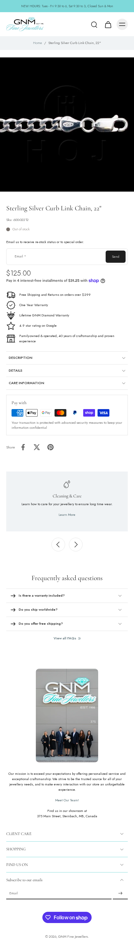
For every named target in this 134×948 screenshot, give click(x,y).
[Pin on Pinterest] (50, 447)
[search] (94, 24)
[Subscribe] (120, 894)
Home (37, 42)
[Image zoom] (67, 124)
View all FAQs (65, 638)
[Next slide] (76, 544)
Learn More (67, 514)
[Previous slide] (58, 544)
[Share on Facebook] (23, 447)
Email (20, 256)
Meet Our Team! (67, 800)
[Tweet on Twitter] (37, 447)
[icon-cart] (108, 24)
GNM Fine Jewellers (73, 936)
